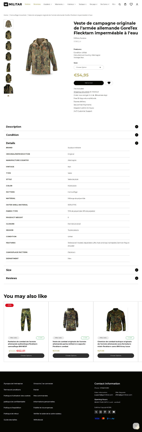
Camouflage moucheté (18, 15)
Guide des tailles (10, 420)
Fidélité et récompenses (43, 408)
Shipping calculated (81, 92)
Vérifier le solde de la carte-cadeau (47, 414)
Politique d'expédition (12, 408)
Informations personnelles (44, 402)
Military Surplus (80, 38)
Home (6, 15)
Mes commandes (41, 396)
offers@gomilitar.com (123, 395)
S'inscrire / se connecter (43, 384)
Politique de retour (11, 414)
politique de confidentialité (14, 402)
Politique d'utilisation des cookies (17, 396)
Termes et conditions (12, 390)
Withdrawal (38, 420)
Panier (36, 390)
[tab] (8, 24)
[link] (13, 337)
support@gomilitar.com (103, 395)
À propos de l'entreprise (13, 384)
